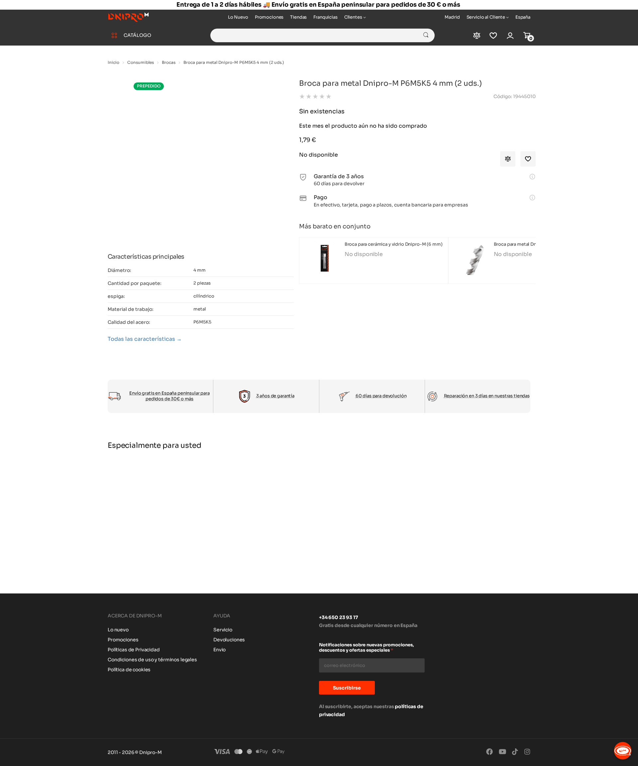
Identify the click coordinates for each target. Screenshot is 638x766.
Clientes (353, 17)
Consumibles (140, 62)
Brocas (168, 62)
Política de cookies (129, 670)
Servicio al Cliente (486, 17)
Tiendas (298, 17)
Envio (219, 650)
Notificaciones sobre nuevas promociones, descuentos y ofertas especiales (366, 647)
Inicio (113, 62)
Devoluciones (229, 640)
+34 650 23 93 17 (338, 617)
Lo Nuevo (238, 17)
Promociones (269, 17)
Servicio (222, 630)
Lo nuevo (118, 630)
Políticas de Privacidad (134, 650)
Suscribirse (347, 688)
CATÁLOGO (137, 35)
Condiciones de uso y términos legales (152, 660)
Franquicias (325, 17)
